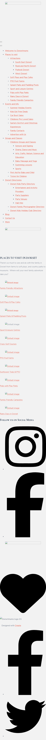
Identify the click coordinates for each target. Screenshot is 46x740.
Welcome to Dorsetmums (16, 50)
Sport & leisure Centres (10, 330)
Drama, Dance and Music (26, 149)
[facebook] (25, 694)
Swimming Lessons (23, 165)
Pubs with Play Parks (19, 92)
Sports (18, 168)
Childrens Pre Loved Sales (21, 119)
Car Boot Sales (17, 115)
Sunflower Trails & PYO (10, 372)
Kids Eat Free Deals (19, 111)
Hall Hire (19, 203)
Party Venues (21, 199)
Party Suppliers (22, 195)
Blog (7, 214)
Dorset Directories (13, 180)
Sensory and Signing (24, 146)
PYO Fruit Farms (17, 81)
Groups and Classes (13, 138)
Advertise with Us (18, 134)
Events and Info (12, 104)
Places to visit (11, 54)
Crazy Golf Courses (8, 344)
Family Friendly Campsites (21, 100)
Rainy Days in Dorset (19, 96)
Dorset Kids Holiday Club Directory (25, 210)
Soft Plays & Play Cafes (10, 302)
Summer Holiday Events (20, 108)
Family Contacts (17, 130)
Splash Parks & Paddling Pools (13, 316)
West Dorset (21, 73)
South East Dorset (23, 62)
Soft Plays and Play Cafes (21, 77)
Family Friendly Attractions (11, 288)
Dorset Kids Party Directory (22, 184)
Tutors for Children (18, 176)
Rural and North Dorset (25, 66)
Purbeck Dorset (22, 70)
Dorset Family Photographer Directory (27, 207)
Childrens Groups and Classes (23, 142)
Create (18, 625)
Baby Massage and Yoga (26, 161)
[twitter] (25, 736)
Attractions (15, 58)
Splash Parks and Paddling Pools (24, 85)
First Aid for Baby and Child (22, 172)
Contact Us (10, 218)
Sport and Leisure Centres (21, 89)
